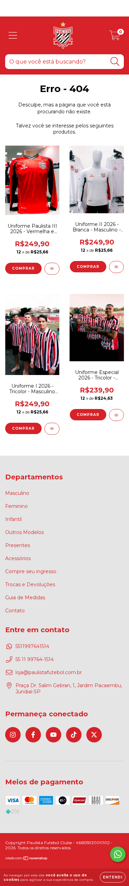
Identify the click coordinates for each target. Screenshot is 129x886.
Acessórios (18, 558)
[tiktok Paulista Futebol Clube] (74, 734)
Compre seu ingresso (30, 571)
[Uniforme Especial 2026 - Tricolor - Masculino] (116, 415)
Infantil (13, 519)
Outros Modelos (24, 532)
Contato (15, 610)
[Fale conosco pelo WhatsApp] (118, 854)
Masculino (17, 493)
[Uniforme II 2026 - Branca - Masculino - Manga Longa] (116, 267)
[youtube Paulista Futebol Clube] (53, 734)
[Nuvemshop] (26, 859)
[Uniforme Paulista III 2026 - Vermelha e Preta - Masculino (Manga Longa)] (52, 269)
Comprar (23, 268)
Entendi (112, 877)
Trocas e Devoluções (30, 584)
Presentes (17, 545)
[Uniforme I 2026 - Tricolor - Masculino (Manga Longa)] (52, 429)
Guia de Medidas (25, 597)
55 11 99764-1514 (34, 659)
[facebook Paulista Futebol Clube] (33, 734)
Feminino (16, 506)
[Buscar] (115, 62)
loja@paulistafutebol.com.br (48, 672)
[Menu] (13, 35)
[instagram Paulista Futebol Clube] (13, 734)
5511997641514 (32, 646)
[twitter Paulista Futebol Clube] (94, 734)
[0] (114, 37)
